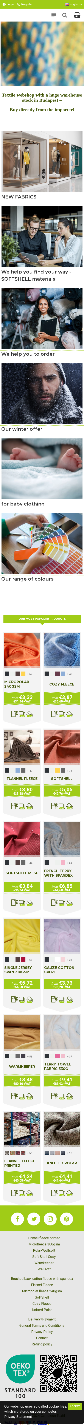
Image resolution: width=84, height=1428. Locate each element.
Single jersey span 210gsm (18, 970)
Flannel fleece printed (19, 1163)
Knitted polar (62, 1163)
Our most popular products (42, 618)
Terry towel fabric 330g (57, 1066)
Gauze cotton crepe (59, 970)
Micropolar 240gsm (16, 684)
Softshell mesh (22, 873)
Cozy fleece (61, 684)
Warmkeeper (22, 1067)
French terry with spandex (58, 873)
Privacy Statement (18, 1417)
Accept (75, 1406)
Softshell (62, 779)
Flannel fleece (22, 779)
